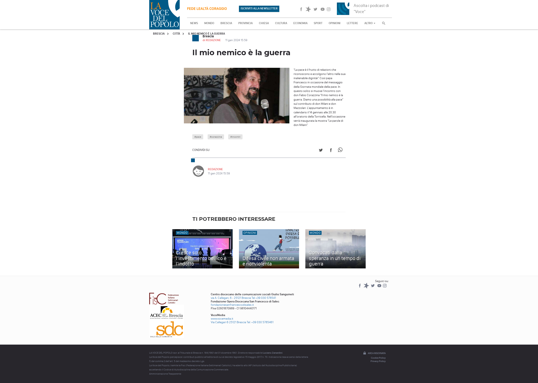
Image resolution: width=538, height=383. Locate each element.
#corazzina (216, 136)
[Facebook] (360, 287)
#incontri (235, 136)
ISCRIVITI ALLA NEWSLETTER (259, 8)
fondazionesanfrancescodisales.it (232, 305)
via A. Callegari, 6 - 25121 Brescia (231, 298)
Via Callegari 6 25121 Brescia (228, 322)
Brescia (159, 33)
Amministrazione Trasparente (165, 373)
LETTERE (352, 23)
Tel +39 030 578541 (264, 298)
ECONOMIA (300, 23)
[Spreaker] (366, 287)
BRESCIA (226, 23)
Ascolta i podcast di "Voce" (371, 8)
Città (176, 33)
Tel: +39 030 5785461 (260, 322)
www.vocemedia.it (222, 318)
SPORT (318, 23)
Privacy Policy (378, 361)
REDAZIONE (215, 169)
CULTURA (281, 23)
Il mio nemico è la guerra (206, 33)
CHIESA (264, 23)
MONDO (209, 23)
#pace (197, 136)
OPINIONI (334, 23)
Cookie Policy (378, 357)
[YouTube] (379, 287)
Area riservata (377, 353)
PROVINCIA (245, 23)
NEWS (194, 23)
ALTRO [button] (368, 23)
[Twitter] (373, 287)
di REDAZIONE (212, 40)
